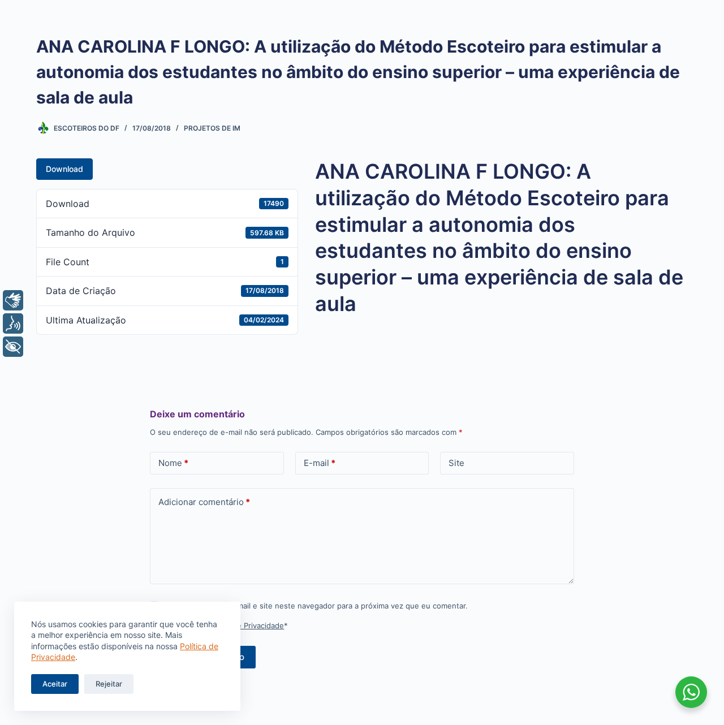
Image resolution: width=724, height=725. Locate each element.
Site (456, 463)
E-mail (319, 463)
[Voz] (13, 323)
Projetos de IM (212, 128)
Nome (173, 463)
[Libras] (13, 300)
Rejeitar (109, 683)
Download (64, 169)
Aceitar (54, 683)
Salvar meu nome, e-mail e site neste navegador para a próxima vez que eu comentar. (316, 605)
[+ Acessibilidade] (13, 346)
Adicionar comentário (204, 502)
